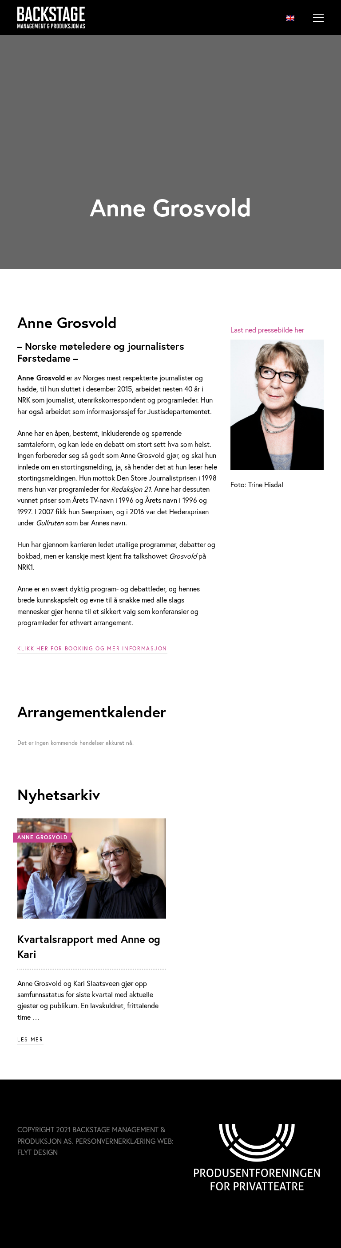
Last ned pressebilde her (267, 329)
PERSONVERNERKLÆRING (115, 1141)
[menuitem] (290, 17)
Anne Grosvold (42, 837)
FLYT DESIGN (37, 1152)
